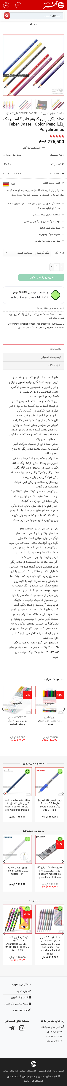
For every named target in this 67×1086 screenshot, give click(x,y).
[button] (18, 5)
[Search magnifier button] (7, 15)
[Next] (6, 65)
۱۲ (57, 652)
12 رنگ (24, 463)
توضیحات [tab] (55, 349)
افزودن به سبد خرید (41, 277)
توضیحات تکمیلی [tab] (51, 357)
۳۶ (47, 652)
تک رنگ (34, 327)
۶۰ (42, 652)
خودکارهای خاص (48, 396)
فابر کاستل (30, 203)
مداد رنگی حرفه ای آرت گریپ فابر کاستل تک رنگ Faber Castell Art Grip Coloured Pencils (17, 805)
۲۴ (52, 652)
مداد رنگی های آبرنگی (44, 473)
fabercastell (43, 324)
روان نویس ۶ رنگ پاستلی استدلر (17, 722)
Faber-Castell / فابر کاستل (22, 113)
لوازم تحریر (49, 113)
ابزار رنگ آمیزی (21, 314)
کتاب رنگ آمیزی (28, 1071)
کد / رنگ (59, 253)
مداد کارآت (51, 624)
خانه (61, 113)
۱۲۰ (35, 652)
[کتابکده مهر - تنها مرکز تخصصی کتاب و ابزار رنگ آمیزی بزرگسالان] (33, 1064)
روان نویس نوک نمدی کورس (50, 722)
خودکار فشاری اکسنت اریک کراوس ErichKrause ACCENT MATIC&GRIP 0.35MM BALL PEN (17, 944)
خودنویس (45, 392)
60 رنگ (19, 468)
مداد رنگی (53, 318)
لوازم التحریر (45, 1071)
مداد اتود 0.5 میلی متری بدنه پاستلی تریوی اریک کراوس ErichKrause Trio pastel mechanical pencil (50, 945)
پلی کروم (44, 327)
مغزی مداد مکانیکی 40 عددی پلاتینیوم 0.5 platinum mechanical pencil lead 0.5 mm (49, 872)
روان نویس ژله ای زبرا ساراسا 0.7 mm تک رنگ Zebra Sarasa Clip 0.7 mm (50, 805)
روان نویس (29, 392)
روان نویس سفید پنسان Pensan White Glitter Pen (17, 871)
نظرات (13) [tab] (54, 366)
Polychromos (57, 327)
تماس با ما (58, 1071)
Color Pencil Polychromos (22, 324)
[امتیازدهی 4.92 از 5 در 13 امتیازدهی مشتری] (33, 136)
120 (53, 324)
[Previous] (58, 65)
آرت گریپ (45, 477)
